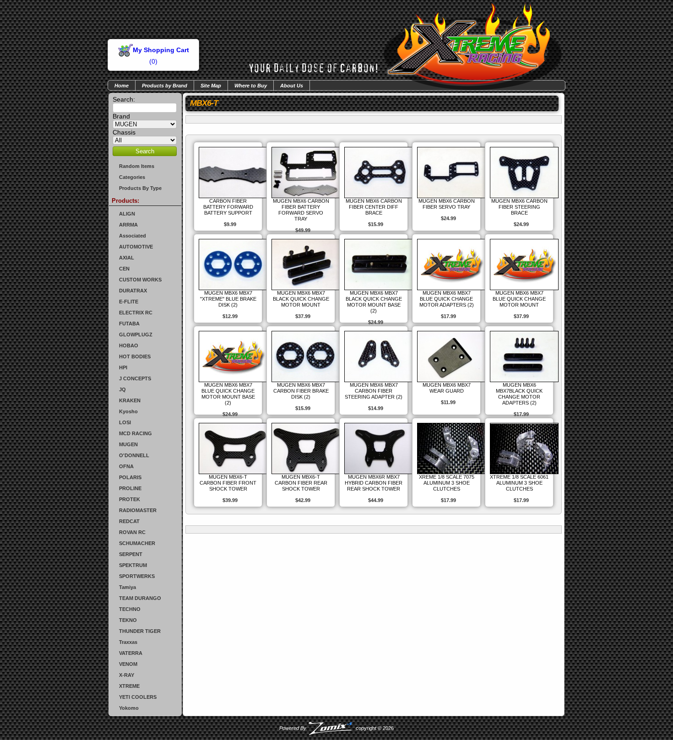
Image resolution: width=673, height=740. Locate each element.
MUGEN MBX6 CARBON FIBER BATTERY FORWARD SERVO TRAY (301, 209)
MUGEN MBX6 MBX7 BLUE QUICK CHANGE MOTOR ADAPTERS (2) (446, 299)
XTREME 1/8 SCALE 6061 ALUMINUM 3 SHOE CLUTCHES (519, 483)
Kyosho (128, 411)
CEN (124, 268)
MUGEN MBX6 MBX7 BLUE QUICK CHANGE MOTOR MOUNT (519, 299)
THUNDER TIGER (140, 631)
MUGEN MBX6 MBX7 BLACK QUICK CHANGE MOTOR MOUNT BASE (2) (374, 301)
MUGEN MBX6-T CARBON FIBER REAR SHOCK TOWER (301, 483)
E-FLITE (128, 301)
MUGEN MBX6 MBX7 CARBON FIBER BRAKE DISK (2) (301, 391)
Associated (132, 235)
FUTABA (129, 323)
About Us (291, 85)
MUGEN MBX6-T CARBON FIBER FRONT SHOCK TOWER (228, 483)
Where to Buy (250, 85)
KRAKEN (130, 400)
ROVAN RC (132, 532)
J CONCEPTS (135, 378)
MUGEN (128, 444)
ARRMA (128, 224)
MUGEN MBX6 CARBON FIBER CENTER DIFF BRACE (374, 207)
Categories (132, 177)
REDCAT (129, 521)
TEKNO (128, 620)
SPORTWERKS (137, 576)
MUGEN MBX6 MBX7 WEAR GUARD (447, 388)
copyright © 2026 (336, 728)
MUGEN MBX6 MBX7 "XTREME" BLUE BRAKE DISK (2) (228, 299)
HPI (123, 367)
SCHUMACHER (137, 543)
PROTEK (129, 499)
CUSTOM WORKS (140, 279)
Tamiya (127, 587)
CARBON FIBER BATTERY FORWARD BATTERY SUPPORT (228, 207)
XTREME (129, 686)
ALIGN (127, 213)
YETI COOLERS (138, 697)
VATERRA (130, 653)
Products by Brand (164, 85)
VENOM (128, 664)
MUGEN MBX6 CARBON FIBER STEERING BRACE (519, 207)
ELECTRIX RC (135, 312)
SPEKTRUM (133, 565)
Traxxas (128, 642)
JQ (122, 389)
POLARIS (130, 477)
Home (121, 85)
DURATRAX (133, 290)
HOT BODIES (135, 356)
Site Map (211, 85)
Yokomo (129, 708)
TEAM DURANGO (140, 598)
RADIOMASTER (138, 510)
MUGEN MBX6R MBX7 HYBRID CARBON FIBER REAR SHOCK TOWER (373, 483)
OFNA (126, 466)
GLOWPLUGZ (135, 334)
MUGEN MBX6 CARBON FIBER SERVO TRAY (446, 204)
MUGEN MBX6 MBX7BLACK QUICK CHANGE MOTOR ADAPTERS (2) (519, 393)
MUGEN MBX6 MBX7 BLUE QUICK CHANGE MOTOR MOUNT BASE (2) (228, 393)
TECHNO (130, 609)
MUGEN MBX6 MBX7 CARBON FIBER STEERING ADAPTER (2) (373, 391)
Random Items (136, 166)
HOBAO (128, 345)
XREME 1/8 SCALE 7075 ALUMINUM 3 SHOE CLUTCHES (446, 483)
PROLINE (130, 488)
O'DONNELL (134, 455)
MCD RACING (135, 433)
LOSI (125, 422)
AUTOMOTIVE (136, 246)
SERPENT (130, 554)
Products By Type (140, 188)
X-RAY (126, 675)
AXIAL (126, 257)
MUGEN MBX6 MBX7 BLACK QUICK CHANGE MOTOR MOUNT (301, 299)
